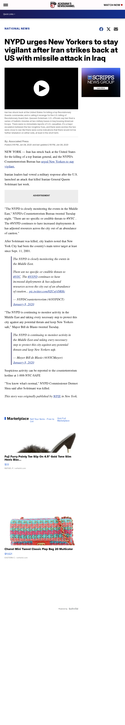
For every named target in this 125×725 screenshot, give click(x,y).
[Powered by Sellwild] (73, 609)
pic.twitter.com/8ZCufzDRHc (47, 291)
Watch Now (112, 5)
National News (17, 28)
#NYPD (33, 277)
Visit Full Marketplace (63, 419)
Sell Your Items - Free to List (42, 420)
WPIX (57, 396)
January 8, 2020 (23, 304)
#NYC (17, 277)
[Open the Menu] (5, 5)
